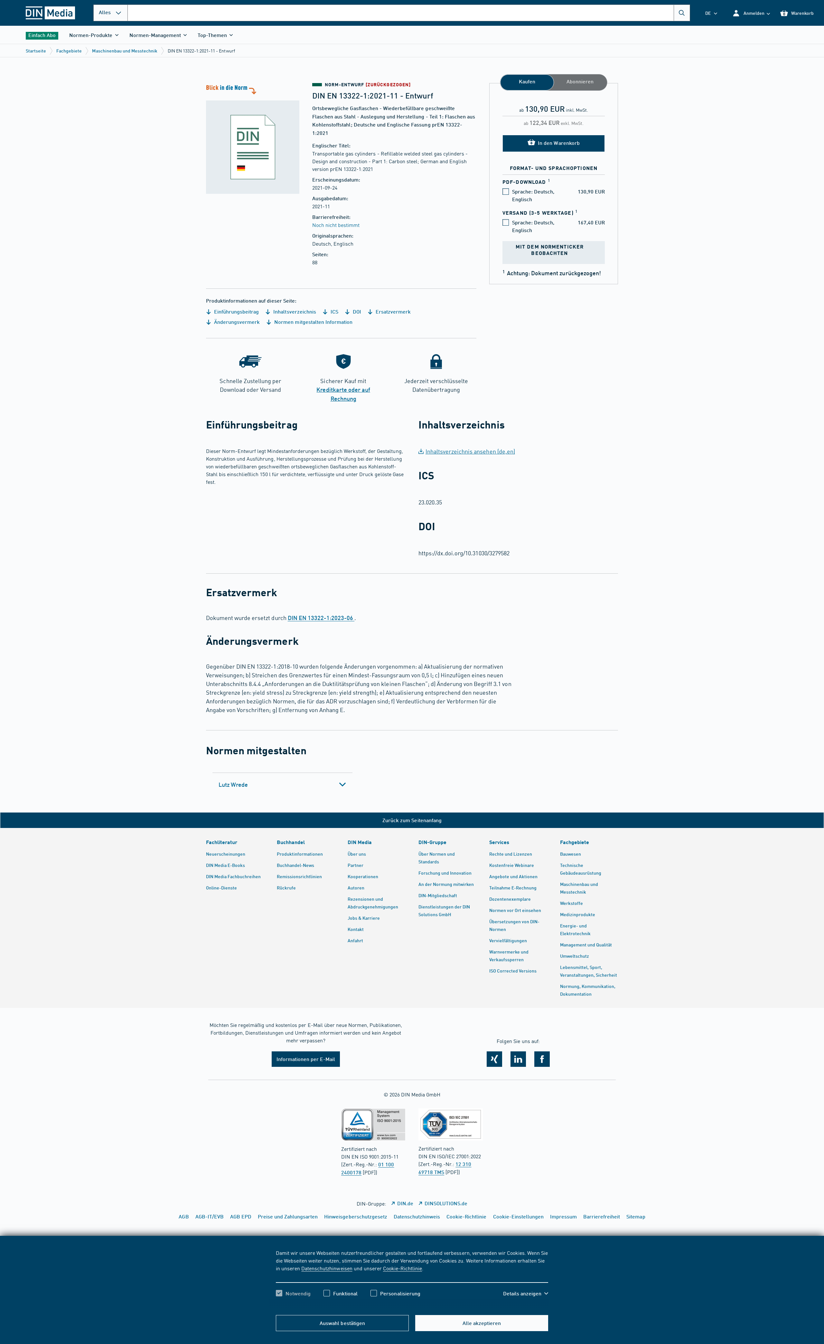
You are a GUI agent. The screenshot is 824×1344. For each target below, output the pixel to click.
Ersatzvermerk (392, 311)
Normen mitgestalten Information (312, 322)
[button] (751, 13)
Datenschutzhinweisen (326, 1268)
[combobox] (409, 13)
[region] (412, 1279)
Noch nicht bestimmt (336, 224)
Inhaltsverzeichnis (294, 311)
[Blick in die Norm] (253, 138)
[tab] (282, 784)
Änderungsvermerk (236, 322)
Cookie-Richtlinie (402, 1268)
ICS (333, 311)
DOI (356, 311)
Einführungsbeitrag (236, 311)
